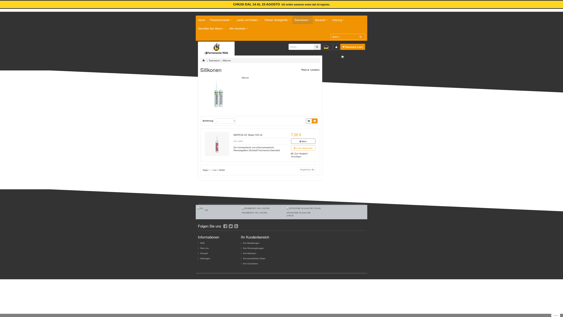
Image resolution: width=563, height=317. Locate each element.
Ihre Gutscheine (250, 263)
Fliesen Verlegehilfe (275, 21)
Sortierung (208, 120)
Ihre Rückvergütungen (253, 248)
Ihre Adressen (249, 253)
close (555, 315)
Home (201, 20)
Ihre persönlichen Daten (254, 258)
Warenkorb (354, 46)
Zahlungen (205, 258)
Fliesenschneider (219, 21)
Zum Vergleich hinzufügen (299, 155)
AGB (202, 243)
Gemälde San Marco (209, 29)
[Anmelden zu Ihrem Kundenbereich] (336, 47)
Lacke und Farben (246, 21)
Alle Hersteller (236, 29)
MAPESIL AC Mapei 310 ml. (248, 135)
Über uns (204, 248)
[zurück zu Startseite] (203, 60)
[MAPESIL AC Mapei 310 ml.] (217, 144)
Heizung (336, 21)
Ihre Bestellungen (251, 243)
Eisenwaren (300, 21)
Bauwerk (319, 21)
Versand (204, 253)
